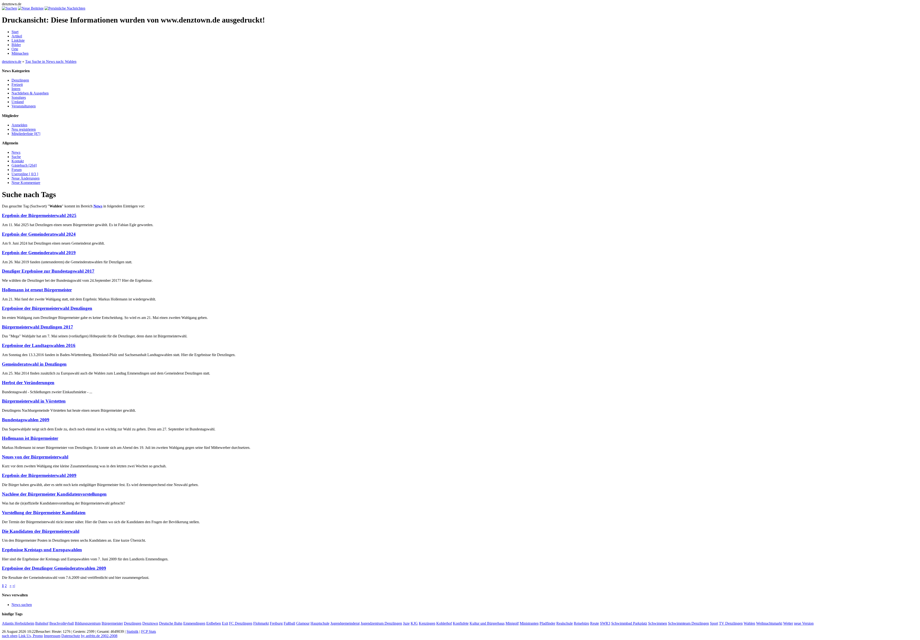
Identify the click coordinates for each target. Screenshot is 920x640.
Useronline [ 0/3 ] (25, 174)
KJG (414, 623)
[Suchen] (9, 8)
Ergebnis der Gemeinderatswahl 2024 (39, 234)
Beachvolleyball (61, 623)
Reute (594, 623)
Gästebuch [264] (24, 165)
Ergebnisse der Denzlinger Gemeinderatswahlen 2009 (54, 568)
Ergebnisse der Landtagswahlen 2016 (38, 345)
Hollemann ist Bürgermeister (30, 438)
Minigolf (512, 623)
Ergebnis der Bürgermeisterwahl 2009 (39, 475)
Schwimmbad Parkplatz (629, 623)
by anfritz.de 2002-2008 (99, 636)
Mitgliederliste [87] (26, 134)
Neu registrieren (24, 129)
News (16, 152)
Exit (225, 623)
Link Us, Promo (30, 636)
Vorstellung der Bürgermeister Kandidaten (44, 512)
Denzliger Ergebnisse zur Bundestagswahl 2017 (48, 271)
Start (15, 32)
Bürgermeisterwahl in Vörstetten (34, 401)
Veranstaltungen (24, 106)
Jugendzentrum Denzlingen (381, 623)
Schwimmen (657, 623)
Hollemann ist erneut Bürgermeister (37, 289)
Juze (406, 623)
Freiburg (276, 623)
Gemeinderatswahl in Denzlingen (34, 364)
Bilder (16, 45)
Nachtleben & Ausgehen (30, 93)
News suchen (22, 605)
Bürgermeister (112, 623)
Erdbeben (213, 623)
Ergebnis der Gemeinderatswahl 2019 (39, 252)
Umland (18, 102)
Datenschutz (70, 636)
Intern (16, 89)
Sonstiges (19, 97)
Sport (714, 623)
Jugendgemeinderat (345, 623)
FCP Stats (148, 631)
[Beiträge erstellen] (31, 8)
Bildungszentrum (88, 623)
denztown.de (11, 61)
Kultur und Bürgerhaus (487, 623)
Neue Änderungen (26, 178)
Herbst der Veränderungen (28, 382)
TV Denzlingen (731, 623)
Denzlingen (20, 80)
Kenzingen (427, 623)
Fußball (289, 623)
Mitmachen (20, 53)
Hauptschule (319, 623)
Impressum (52, 636)
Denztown (150, 623)
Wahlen (749, 623)
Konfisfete (461, 623)
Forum (17, 170)
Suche (16, 157)
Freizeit (17, 84)
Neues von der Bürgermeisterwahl (35, 456)
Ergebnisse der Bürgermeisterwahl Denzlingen (47, 308)
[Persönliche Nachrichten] (65, 8)
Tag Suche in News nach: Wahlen (50, 61)
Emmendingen (194, 623)
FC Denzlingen (240, 623)
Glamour (303, 623)
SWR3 (605, 623)
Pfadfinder (547, 623)
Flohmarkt (261, 623)
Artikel (17, 36)
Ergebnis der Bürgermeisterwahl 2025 (39, 215)
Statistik (132, 631)
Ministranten (529, 623)
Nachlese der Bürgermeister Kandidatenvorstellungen (54, 494)
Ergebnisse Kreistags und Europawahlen (42, 549)
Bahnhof (41, 623)
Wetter (788, 623)
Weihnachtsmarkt (769, 623)
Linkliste (18, 40)
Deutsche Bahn (170, 623)
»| (13, 586)
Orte (15, 49)
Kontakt (18, 161)
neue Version (804, 623)
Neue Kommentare (26, 183)
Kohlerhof (444, 623)
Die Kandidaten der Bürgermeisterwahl (40, 531)
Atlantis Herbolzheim (18, 623)
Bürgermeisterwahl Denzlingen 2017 (37, 326)
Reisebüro (581, 623)
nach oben (9, 636)
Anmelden (19, 125)
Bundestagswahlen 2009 (25, 419)
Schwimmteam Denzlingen (688, 623)
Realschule (564, 623)
